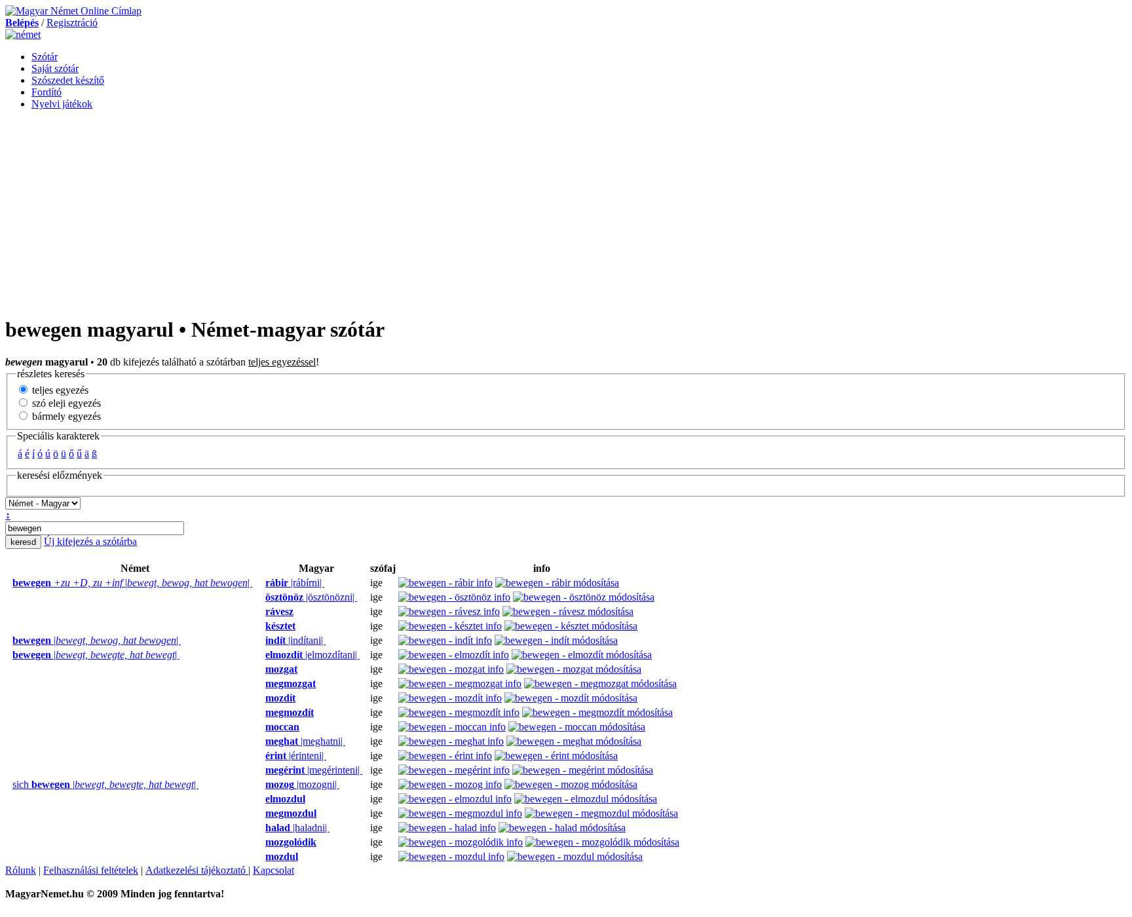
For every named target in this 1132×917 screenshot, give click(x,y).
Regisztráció (72, 22)
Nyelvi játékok (61, 103)
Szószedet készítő (67, 80)
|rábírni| (294, 582)
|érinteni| (295, 755)
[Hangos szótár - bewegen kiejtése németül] (8, 583)
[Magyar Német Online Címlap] (73, 10)
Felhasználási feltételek (90, 870)
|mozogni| (302, 784)
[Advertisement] (566, 212)
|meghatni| (305, 741)
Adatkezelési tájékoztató (196, 870)
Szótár (44, 56)
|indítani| (295, 640)
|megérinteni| (313, 770)
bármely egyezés (65, 416)
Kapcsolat (273, 870)
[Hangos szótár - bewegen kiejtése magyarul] (261, 583)
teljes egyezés (58, 390)
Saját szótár (55, 68)
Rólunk (20, 870)
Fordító (46, 92)
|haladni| (297, 827)
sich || (105, 784)
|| (132, 582)
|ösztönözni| (311, 597)
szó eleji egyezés (65, 403)
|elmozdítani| (312, 654)
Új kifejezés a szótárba (90, 541)
